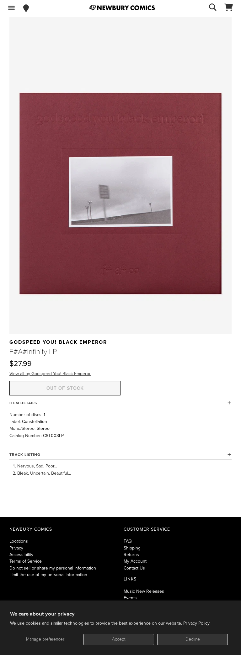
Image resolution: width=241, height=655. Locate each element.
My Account (135, 561)
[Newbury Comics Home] (122, 8)
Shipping (132, 548)
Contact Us (134, 568)
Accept (119, 639)
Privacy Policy (196, 623)
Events (130, 598)
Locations (18, 541)
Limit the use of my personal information (48, 574)
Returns (131, 554)
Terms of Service (25, 561)
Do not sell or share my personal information (52, 568)
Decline (192, 639)
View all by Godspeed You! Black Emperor (50, 373)
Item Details (23, 403)
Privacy (16, 548)
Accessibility (21, 554)
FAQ (128, 541)
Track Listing (24, 454)
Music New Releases (144, 591)
